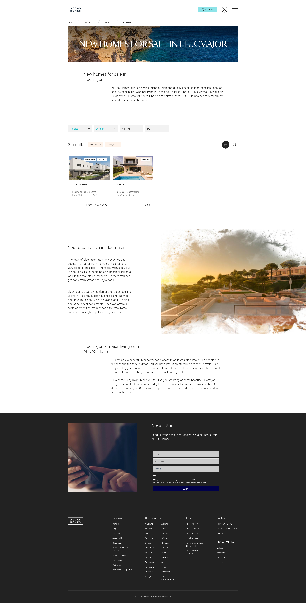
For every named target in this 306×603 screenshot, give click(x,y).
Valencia (149, 572)
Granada (165, 543)
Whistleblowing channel (192, 552)
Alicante (165, 524)
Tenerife (165, 567)
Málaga (148, 552)
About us (116, 533)
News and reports (120, 555)
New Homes (88, 22)
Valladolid (165, 572)
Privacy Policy (192, 524)
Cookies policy (192, 529)
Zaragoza (149, 576)
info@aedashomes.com (227, 529)
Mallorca (108, 22)
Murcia (148, 557)
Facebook (221, 557)
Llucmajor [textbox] (100, 128)
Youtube (220, 562)
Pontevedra (150, 562)
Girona (148, 543)
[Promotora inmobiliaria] (75, 9)
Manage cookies (193, 533)
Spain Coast (117, 543)
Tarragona (149, 567)
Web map (116, 565)
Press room (117, 560)
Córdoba (165, 538)
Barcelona (165, 529)
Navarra (164, 557)
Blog (114, 529)
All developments (167, 578)
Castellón (149, 538)
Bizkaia (148, 533)
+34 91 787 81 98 (224, 524)
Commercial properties (122, 570)
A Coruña (149, 524)
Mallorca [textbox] (74, 128)
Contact (115, 524)
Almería (148, 529)
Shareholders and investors (120, 549)
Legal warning (192, 538)
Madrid (164, 548)
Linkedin (220, 548)
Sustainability (118, 538)
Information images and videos (194, 544)
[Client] (222, 9)
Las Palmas (150, 548)
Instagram (221, 553)
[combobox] (80, 128)
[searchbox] (129, 129)
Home (70, 22)
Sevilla (164, 562)
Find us (220, 533)
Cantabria (165, 533)
